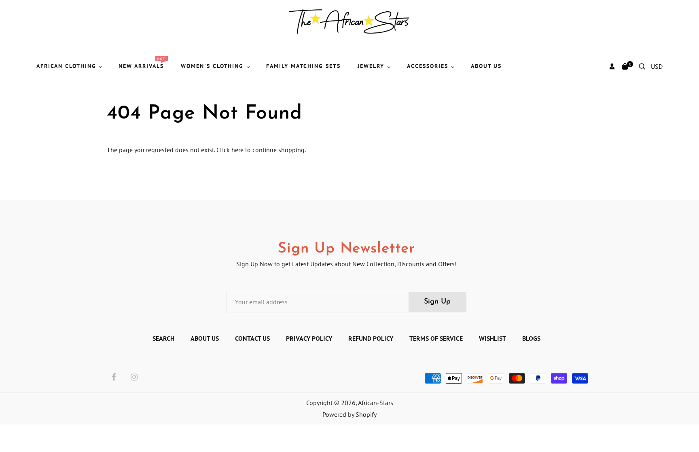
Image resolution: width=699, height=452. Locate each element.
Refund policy (370, 338)
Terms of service (436, 338)
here (237, 150)
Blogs (531, 338)
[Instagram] (134, 377)
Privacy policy (309, 338)
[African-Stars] (349, 20)
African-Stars (375, 403)
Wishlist (492, 338)
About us (205, 338)
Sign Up (437, 302)
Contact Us (252, 338)
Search (163, 338)
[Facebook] (114, 377)
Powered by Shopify (349, 414)
